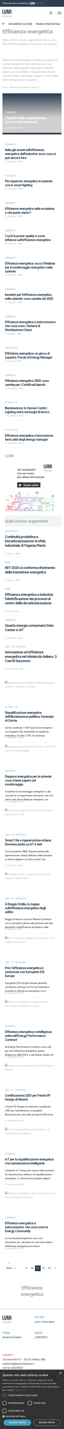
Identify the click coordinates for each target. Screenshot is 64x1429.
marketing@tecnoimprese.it (18, 1363)
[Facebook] (61, 3)
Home (5, 87)
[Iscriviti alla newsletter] (56, 3)
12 (43, 1268)
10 (32, 1268)
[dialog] (32, 1399)
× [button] (60, 1373)
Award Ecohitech (11, 1337)
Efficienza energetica (19, 87)
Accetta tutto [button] (17, 1422)
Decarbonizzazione (20, 24)
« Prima (9, 1263)
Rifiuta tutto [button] (47, 1422)
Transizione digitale (48, 24)
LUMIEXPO (40, 1337)
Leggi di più (20, 1390)
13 (49, 1268)
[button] (32, 1416)
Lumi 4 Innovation (44, 1321)
